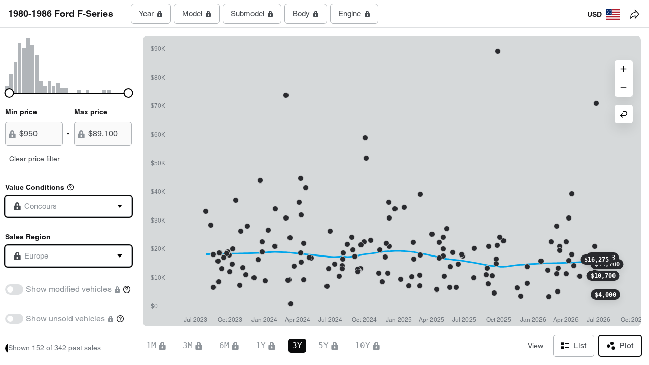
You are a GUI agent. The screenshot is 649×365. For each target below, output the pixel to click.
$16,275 (596, 259)
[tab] (150, 13)
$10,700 (603, 275)
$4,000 (605, 294)
